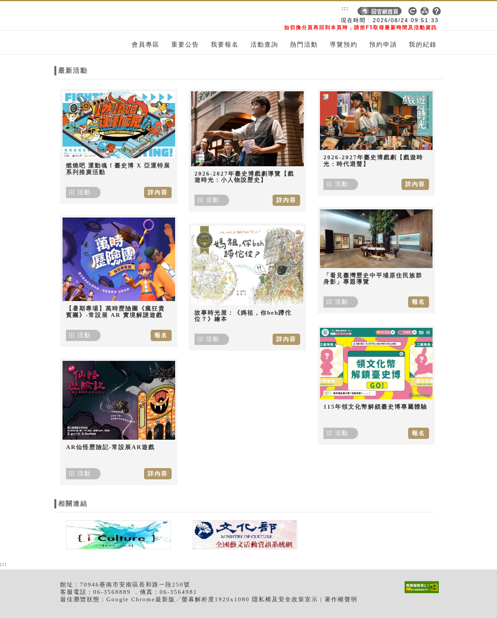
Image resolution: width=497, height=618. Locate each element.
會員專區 (146, 44)
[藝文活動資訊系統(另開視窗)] (243, 534)
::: (345, 8)
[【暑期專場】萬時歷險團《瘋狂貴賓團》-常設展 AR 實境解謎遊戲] (118, 259)
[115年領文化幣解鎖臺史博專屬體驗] (376, 364)
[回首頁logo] (99, 16)
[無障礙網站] (424, 593)
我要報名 (225, 44)
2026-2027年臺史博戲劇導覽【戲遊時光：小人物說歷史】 (244, 177)
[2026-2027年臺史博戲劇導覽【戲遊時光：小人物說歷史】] (247, 129)
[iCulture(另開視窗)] (117, 534)
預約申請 (383, 44)
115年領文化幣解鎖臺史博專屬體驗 (375, 407)
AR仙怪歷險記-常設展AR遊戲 (110, 447)
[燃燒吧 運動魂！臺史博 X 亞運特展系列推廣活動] (118, 124)
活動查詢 (264, 44)
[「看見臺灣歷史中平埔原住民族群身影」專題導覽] (376, 238)
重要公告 (185, 44)
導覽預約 (344, 44)
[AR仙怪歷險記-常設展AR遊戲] (118, 400)
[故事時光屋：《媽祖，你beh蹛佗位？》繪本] (247, 265)
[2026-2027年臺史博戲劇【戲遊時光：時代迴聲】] (376, 120)
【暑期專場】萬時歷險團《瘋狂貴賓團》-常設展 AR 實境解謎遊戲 (115, 311)
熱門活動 (304, 44)
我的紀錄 (423, 44)
